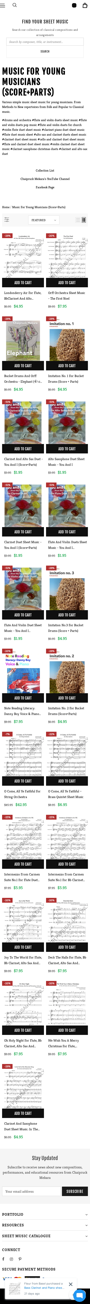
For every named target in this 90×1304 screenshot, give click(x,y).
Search (45, 51)
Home (6, 207)
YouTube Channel (58, 179)
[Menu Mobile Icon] (2, 5)
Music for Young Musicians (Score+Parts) (38, 207)
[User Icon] (74, 5)
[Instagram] (13, 1259)
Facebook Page (45, 187)
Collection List (45, 170)
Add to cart (23, 283)
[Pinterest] (22, 1259)
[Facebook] (6, 1259)
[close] (70, 1284)
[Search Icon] (15, 5)
